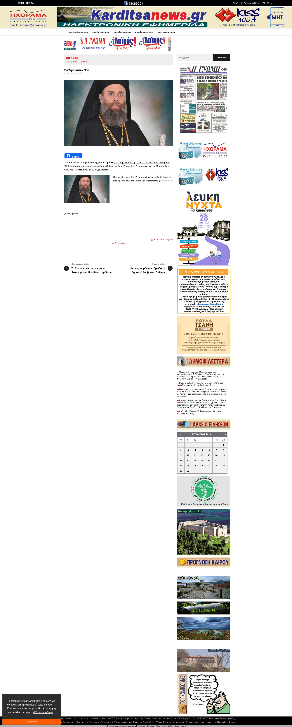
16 (181, 460)
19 (202, 460)
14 (216, 455)
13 (209, 455)
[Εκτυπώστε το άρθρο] (152, 239)
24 (188, 466)
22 (223, 460)
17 (188, 460)
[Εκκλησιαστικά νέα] (118, 113)
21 (216, 460)
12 (202, 455)
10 (188, 455)
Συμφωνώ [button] (32, 721)
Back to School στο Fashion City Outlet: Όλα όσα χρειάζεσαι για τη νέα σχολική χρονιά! (200, 384)
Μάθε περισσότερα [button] (43, 712)
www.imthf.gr (166, 180)
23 (181, 466)
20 (209, 460)
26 (202, 466)
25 (195, 466)
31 (188, 471)
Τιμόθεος (84, 61)
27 (209, 466)
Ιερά (75, 61)
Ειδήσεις (72, 57)
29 (223, 466)
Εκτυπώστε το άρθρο (163, 239)
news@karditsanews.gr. (225, 718)
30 (181, 471)
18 (195, 460)
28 (216, 466)
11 (195, 455)
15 (223, 455)
